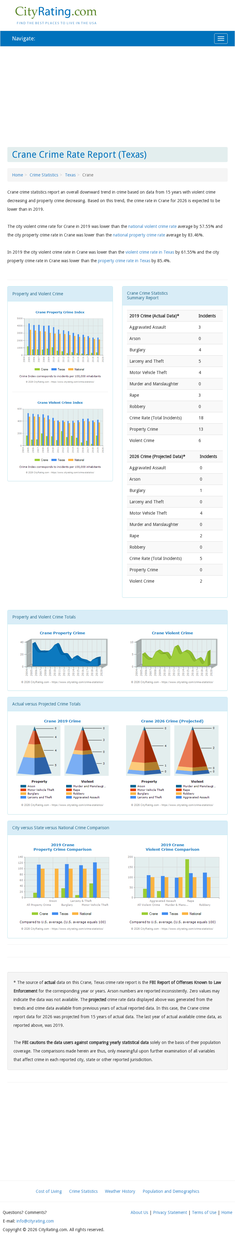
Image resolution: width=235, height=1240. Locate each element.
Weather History (120, 1191)
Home (17, 174)
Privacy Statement (170, 1212)
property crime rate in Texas (124, 260)
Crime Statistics (44, 174)
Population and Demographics (171, 1191)
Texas (70, 174)
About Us (139, 1212)
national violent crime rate (152, 226)
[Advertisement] (117, 95)
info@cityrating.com (35, 1221)
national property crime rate (139, 234)
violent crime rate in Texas (149, 252)
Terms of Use (204, 1212)
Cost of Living (49, 1191)
